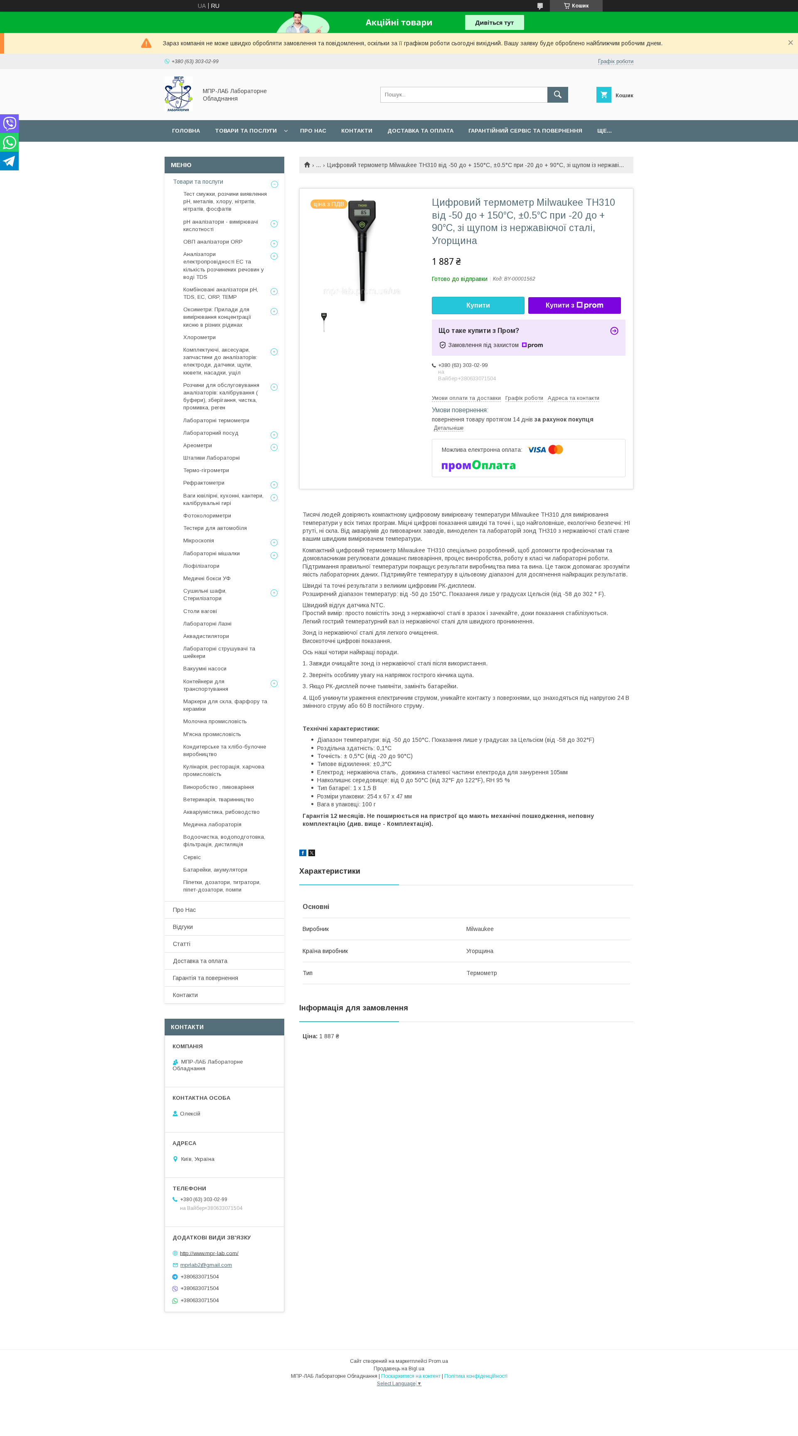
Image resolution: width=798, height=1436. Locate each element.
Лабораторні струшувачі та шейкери (219, 652)
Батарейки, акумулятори (215, 870)
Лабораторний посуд (211, 433)
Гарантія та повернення (205, 978)
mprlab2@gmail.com (206, 1265)
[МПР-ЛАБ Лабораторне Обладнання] (179, 109)
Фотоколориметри (207, 515)
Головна (186, 131)
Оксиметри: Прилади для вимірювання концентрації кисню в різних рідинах (217, 317)
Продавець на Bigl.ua (399, 1369)
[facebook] (302, 854)
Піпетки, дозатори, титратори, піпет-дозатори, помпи (222, 886)
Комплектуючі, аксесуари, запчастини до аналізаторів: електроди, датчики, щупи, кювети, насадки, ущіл (220, 361)
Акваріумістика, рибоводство (221, 812)
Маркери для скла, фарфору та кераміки (225, 705)
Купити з (560, 305)
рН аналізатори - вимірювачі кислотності (220, 225)
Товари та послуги (246, 131)
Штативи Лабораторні (211, 458)
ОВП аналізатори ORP (213, 242)
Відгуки (183, 927)
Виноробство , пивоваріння (218, 787)
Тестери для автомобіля (215, 528)
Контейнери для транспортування (205, 685)
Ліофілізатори (201, 566)
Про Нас (184, 909)
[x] (311, 854)
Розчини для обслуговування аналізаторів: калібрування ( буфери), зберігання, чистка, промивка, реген (221, 396)
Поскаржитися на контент (411, 1376)
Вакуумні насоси (205, 668)
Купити (478, 305)
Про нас (313, 131)
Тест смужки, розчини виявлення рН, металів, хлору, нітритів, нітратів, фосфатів (225, 201)
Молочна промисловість (215, 721)
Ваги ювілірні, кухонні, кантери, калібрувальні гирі (223, 499)
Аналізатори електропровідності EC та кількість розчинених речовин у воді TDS (223, 265)
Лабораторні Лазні (207, 624)
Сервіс (192, 857)
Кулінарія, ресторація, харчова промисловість (223, 770)
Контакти (356, 131)
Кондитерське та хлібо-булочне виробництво (224, 750)
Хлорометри (199, 337)
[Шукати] (557, 95)
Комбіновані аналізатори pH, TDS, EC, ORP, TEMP (220, 293)
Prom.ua (438, 1361)
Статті (181, 944)
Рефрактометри (203, 483)
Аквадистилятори (206, 636)
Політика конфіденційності (475, 1376)
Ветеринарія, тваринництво (218, 799)
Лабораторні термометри (216, 420)
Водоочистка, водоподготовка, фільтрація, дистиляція (224, 840)
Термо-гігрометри (206, 470)
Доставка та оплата (420, 131)
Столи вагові (200, 611)
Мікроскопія (198, 540)
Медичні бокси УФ (207, 578)
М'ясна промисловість (212, 734)
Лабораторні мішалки (211, 553)
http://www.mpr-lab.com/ (209, 1253)
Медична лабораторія (212, 824)
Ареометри (197, 445)
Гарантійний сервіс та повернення (525, 131)
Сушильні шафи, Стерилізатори (205, 594)
